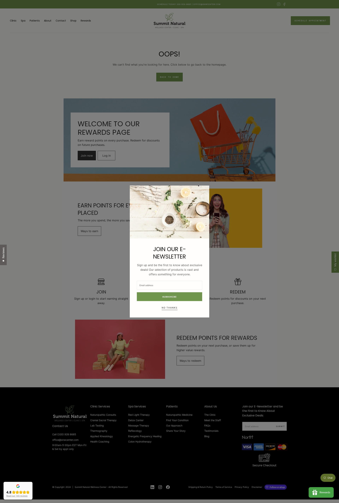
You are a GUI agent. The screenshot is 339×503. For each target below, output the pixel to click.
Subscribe (169, 296)
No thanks (169, 307)
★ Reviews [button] (3, 254)
